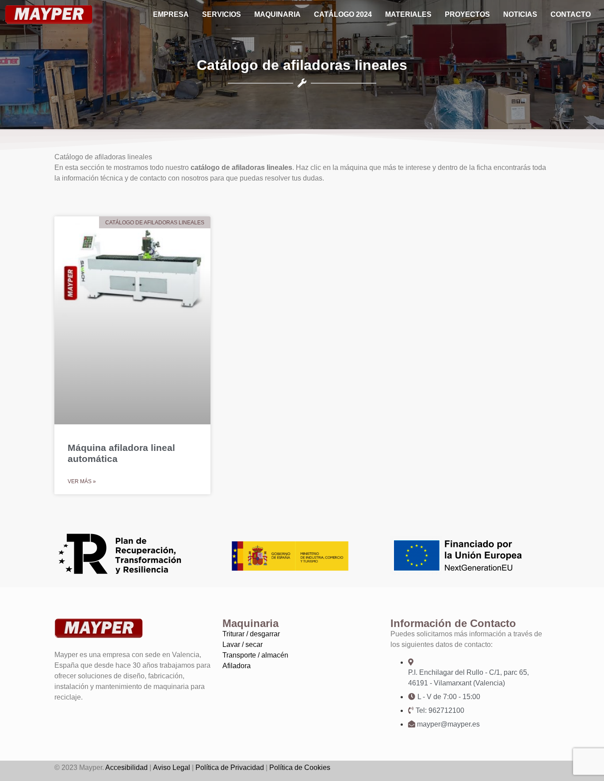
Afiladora (236, 665)
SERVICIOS (221, 14)
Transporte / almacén (255, 655)
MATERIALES (408, 14)
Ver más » (82, 481)
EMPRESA (171, 14)
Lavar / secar (242, 644)
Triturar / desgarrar (251, 634)
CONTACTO (570, 14)
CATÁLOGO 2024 (343, 14)
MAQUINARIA (277, 14)
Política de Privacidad (229, 767)
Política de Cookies (299, 767)
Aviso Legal (171, 767)
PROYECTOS (467, 14)
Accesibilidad (126, 767)
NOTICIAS (520, 14)
